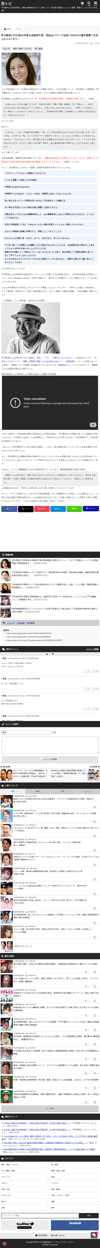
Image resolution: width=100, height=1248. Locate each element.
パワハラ (11, 623)
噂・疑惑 (38, 49)
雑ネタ (3, 1201)
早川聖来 (31, 623)
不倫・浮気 (5, 1189)
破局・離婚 (55, 1189)
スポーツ (4, 1183)
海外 (53, 1208)
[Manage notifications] (4, 1243)
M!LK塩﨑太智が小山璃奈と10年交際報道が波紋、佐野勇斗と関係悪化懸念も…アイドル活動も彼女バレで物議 (49, 1149)
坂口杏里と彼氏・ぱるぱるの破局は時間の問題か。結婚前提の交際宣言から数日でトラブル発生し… (45, 1143)
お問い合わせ (59, 1235)
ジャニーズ (5, 1177)
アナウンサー (6, 1195)
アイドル (18, 29)
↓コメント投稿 (92, 649)
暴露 (53, 1201)
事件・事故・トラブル (22, 49)
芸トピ (6, 3)
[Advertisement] (50, 19)
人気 (82, 5)
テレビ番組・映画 (8, 1171)
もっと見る (50, 1108)
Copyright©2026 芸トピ (50, 1243)
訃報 (3, 1208)
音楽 (53, 1177)
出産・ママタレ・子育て (60, 1195)
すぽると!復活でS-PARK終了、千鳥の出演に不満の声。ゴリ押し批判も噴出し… (36, 1123)
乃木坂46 (21, 623)
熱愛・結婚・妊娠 (58, 1171)
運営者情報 (42, 1235)
